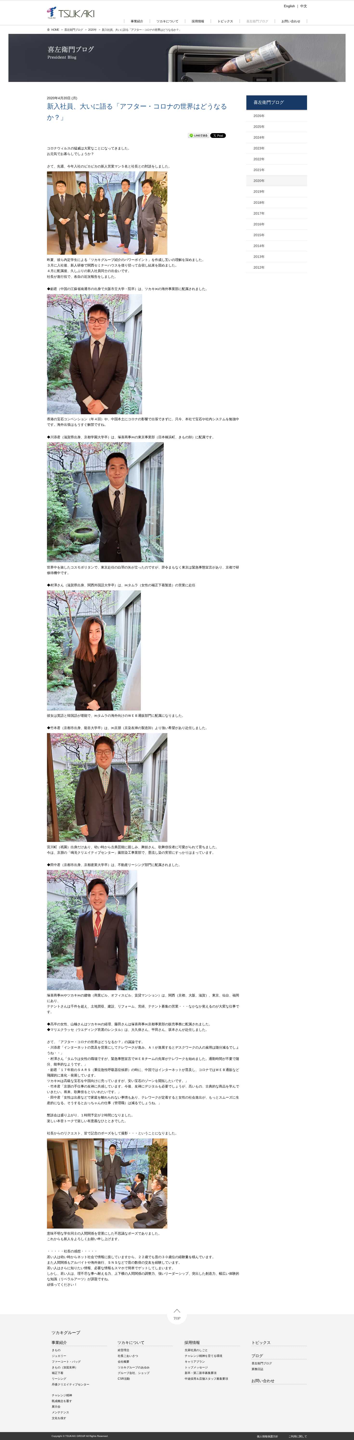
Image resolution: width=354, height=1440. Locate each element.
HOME (55, 29)
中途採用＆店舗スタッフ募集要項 (206, 1378)
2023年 (259, 148)
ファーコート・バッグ (66, 1361)
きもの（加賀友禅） (65, 1367)
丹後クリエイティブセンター (70, 1384)
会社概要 (123, 1361)
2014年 (259, 246)
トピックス (261, 1343)
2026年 (259, 116)
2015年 (259, 235)
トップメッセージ (196, 1367)
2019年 (259, 191)
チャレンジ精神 (62, 1395)
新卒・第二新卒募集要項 (200, 1373)
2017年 (259, 213)
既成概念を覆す (62, 1401)
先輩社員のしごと (196, 1350)
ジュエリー (59, 1356)
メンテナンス (60, 1412)
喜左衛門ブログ (73, 29)
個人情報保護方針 (267, 1436)
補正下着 (57, 1373)
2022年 (259, 159)
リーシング (59, 1378)
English (289, 6)
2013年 (259, 257)
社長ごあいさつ (128, 1356)
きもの (56, 1350)
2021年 (259, 170)
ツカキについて (131, 1343)
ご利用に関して (297, 1436)
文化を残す (59, 1418)
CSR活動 (124, 1378)
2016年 (259, 224)
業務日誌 (257, 1369)
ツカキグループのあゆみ (134, 1367)
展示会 (56, 1406)
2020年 (92, 29)
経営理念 (123, 1350)
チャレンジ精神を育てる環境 (203, 1356)
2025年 (259, 127)
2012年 (259, 267)
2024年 (259, 137)
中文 (303, 6)
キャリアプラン (195, 1361)
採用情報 (192, 1343)
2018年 (259, 202)
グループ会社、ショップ (134, 1373)
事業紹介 (59, 1343)
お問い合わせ (263, 1381)
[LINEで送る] (198, 136)
